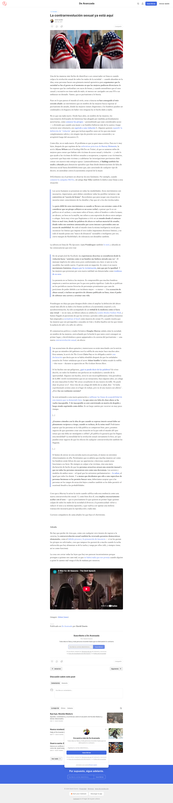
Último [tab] (63, 708)
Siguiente (115, 669)
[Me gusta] (52, 26)
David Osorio (59, 20)
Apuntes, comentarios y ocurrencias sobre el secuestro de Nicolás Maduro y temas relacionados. (76, 718)
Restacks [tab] (64, 683)
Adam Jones (63, 617)
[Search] (138, 4)
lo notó (106, 244)
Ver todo (55, 759)
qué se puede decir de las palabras (95, 369)
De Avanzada (67, 626)
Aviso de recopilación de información (79, 759)
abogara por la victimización (84, 268)
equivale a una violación (85, 128)
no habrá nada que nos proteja (97, 557)
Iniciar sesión (164, 4)
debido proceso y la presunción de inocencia (86, 539)
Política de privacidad (99, 759)
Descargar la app (96, 794)
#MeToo (71, 179)
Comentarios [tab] (55, 683)
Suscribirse (151, 4)
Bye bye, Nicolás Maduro (61, 714)
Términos (91, 789)
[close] (105, 729)
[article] (86, 719)
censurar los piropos (74, 121)
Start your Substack (79, 794)
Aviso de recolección (102, 789)
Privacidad (82, 789)
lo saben (115, 473)
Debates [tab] (70, 708)
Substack (76, 799)
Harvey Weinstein (109, 146)
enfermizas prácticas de (91, 146)
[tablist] (59, 683)
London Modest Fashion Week (109, 312)
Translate (54, 11)
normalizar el (70, 318)
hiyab (78, 318)
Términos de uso (87, 757)
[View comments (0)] (57, 26)
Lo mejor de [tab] (55, 708)
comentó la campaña (59, 179)
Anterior (57, 669)
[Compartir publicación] (143, 4)
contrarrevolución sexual (65, 340)
